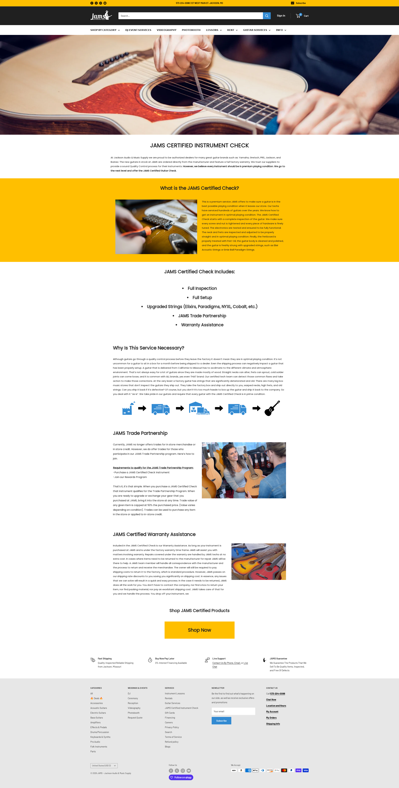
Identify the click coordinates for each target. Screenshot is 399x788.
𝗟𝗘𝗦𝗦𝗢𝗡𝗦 (212, 30)
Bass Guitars (96, 717)
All (91, 693)
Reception (133, 703)
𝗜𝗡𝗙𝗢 (279, 30)
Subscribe (301, 3)
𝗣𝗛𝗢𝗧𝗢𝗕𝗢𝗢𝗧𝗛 (191, 30)
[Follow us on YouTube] (104, 3)
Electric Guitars (98, 712)
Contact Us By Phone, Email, (226, 662)
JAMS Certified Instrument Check (181, 707)
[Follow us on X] (96, 3)
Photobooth (133, 712)
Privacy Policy (172, 727)
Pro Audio (95, 741)
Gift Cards (170, 712)
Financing (170, 717)
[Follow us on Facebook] (91, 3)
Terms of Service (173, 736)
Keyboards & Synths (100, 736)
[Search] (267, 15)
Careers (169, 722)
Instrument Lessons (175, 693)
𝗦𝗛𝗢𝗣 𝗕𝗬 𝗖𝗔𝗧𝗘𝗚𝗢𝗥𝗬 (103, 30)
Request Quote (135, 717)
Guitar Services (172, 703)
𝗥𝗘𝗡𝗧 (230, 30)
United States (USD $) (101, 765)
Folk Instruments (98, 746)
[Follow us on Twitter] (177, 771)
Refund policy (171, 741)
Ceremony (133, 698)
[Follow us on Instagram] (100, 3)
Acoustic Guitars (98, 707)
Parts (93, 751)
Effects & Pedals (98, 727)
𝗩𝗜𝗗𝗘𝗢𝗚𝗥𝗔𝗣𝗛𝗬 (166, 30)
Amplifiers (95, 722)
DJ (129, 693)
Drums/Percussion (99, 732)
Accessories (96, 703)
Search (168, 732)
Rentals (168, 698)
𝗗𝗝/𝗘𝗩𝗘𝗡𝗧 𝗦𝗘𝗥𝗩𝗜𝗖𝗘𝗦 (138, 30)
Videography (134, 707)
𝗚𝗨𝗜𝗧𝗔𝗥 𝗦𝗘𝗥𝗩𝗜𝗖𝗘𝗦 (255, 30)
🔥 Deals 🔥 (96, 698)
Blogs (167, 746)
